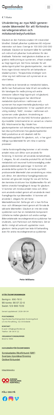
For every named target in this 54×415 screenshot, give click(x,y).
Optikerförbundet (11, 359)
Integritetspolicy (8, 370)
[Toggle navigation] (48, 7)
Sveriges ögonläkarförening (16, 356)
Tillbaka (7, 17)
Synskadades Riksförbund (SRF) (18, 353)
